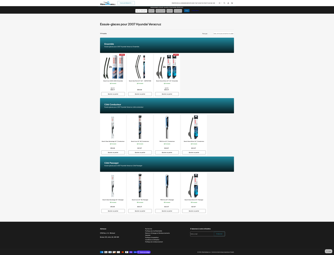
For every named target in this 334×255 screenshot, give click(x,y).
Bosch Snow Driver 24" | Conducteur (194, 141)
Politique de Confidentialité (153, 231)
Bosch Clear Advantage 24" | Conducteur (113, 141)
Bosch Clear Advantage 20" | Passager (113, 199)
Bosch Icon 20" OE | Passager (140, 199)
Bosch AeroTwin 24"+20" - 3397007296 (140, 81)
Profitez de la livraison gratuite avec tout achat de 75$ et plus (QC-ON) (193, 3)
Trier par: (205, 33)
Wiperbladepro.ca (206, 252)
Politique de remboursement (154, 242)
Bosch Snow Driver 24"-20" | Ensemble (167, 81)
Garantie (147, 235)
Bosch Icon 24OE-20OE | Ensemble (113, 81)
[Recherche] (224, 3)
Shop (186, 10)
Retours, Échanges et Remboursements (157, 233)
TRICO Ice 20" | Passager (167, 199)
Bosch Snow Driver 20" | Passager (194, 199)
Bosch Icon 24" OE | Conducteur (140, 141)
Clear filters (195, 10)
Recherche (148, 229)
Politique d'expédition (152, 237)
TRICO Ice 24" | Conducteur (167, 141)
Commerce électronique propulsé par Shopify (223, 252)
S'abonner (219, 234)
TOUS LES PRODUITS (125, 3)
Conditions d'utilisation (152, 239)
